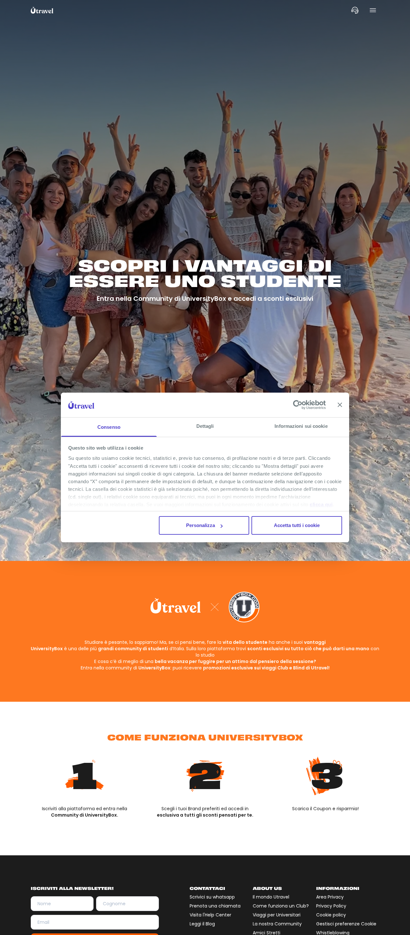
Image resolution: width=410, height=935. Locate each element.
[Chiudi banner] (340, 405)
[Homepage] (42, 10)
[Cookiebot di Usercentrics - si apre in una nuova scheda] (298, 405)
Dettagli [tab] (205, 426)
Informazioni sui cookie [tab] (301, 426)
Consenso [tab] (108, 427)
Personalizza (200, 525)
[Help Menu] (354, 10)
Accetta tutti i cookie (297, 525)
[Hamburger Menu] (372, 10)
